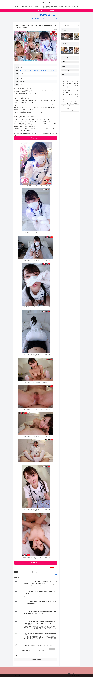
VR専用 (30, 70)
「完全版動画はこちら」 (36, 138)
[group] (67, 36)
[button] (78, 25)
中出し (46, 70)
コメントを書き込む (35, 659)
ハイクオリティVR (24, 70)
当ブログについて (71, 673)
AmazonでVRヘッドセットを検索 (46, 18)
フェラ (42, 70)
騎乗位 (34, 70)
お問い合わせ (77, 673)
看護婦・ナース (52, 70)
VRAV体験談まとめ (46, 15)
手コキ (38, 70)
